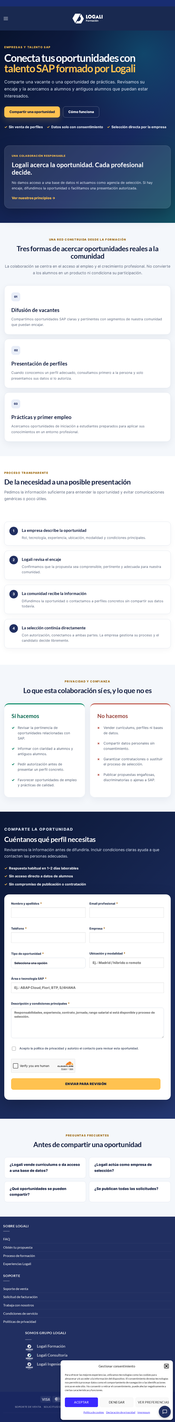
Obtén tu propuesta (17, 1247)
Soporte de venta (15, 1289)
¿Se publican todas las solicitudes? (126, 1189)
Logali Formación (51, 1346)
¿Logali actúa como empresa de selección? (123, 1167)
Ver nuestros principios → (33, 198)
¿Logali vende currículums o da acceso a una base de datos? (45, 1167)
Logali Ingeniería (50, 1364)
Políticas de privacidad (19, 1321)
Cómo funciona (81, 112)
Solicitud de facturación (20, 1297)
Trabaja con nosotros (18, 1305)
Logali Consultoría (52, 1355)
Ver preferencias (153, 1402)
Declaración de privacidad (120, 1412)
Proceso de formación (19, 1256)
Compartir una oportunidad (32, 112)
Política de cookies (93, 1412)
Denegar (117, 1402)
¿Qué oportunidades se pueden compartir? (38, 1192)
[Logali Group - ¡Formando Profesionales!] (87, 18)
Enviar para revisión (85, 1084)
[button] (166, 1366)
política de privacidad (49, 1048)
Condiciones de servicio (20, 1313)
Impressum (143, 1412)
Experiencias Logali (17, 1264)
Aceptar (81, 1402)
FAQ (6, 1239)
